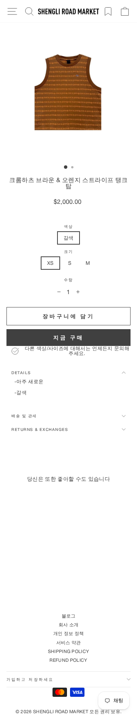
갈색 (69, 238)
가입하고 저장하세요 (30, 679)
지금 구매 (68, 337)
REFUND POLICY (68, 660)
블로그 (69, 616)
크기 (68, 252)
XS (50, 263)
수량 (68, 280)
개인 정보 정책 (68, 633)
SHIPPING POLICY (68, 651)
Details (21, 372)
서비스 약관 (68, 642)
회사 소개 (69, 624)
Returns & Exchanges (39, 429)
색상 (68, 226)
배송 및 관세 (24, 415)
